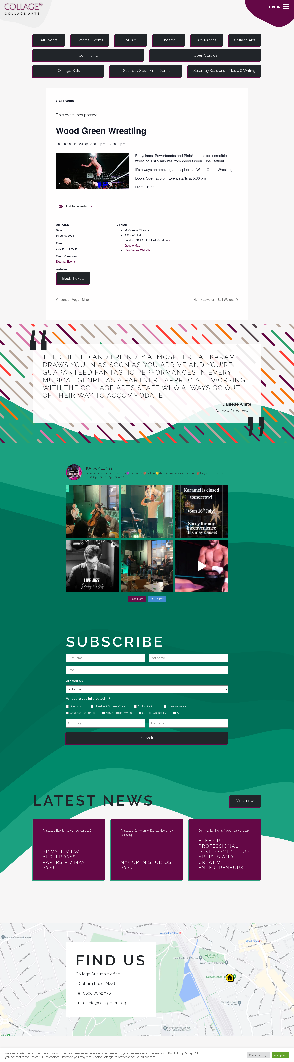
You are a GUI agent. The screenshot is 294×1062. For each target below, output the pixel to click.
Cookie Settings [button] (258, 1055)
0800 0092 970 (97, 993)
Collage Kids (69, 70)
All (177, 713)
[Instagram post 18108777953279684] (201, 511)
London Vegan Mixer (75, 299)
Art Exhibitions (146, 706)
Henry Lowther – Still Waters (213, 299)
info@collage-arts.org (108, 1002)
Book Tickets (73, 278)
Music (131, 40)
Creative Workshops (179, 706)
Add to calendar (76, 206)
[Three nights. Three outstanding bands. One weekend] (92, 566)
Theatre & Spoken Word (109, 706)
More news (245, 800)
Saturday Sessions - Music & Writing (224, 70)
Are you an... (75, 681)
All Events (49, 40)
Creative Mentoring (81, 713)
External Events (89, 40)
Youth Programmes (117, 713)
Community (89, 55)
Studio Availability (152, 713)
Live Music (75, 706)
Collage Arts (244, 40)
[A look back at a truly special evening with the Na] (92, 511)
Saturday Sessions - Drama (146, 70)
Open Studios (205, 55)
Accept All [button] (280, 1055)
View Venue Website (137, 250)
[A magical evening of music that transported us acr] (147, 566)
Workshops (206, 40)
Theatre (168, 40)
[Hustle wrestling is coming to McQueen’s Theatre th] (201, 566)
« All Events (65, 100)
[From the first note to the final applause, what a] (147, 511)
